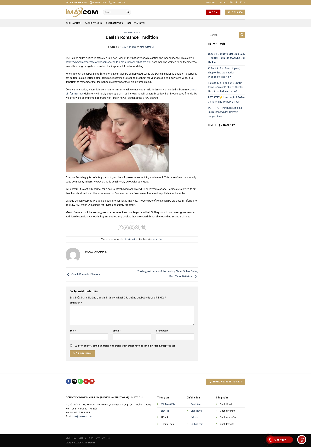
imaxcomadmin (147, 47)
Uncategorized (132, 33)
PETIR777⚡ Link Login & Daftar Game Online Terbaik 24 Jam (226, 99)
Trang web (162, 330)
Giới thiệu (210, 2)
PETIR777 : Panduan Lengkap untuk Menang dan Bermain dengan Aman (225, 112)
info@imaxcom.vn (82, 416)
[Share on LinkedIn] (143, 227)
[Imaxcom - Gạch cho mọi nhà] (82, 12)
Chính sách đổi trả (237, 2)
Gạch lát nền (73, 23)
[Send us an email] (74, 381)
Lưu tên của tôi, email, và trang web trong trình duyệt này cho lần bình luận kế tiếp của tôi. (125, 345)
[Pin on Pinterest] (137, 227)
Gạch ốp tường (93, 23)
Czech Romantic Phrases (85, 274)
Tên (73, 330)
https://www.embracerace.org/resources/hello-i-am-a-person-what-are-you (108, 62)
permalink (157, 239)
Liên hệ (222, 2)
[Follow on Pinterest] (86, 381)
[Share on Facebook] (120, 227)
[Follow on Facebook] (68, 381)
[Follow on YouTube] (92, 381)
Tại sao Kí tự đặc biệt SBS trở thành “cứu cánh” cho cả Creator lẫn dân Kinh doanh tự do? (225, 87)
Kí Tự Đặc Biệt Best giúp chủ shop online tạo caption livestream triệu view (224, 72)
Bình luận (76, 302)
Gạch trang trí (136, 23)
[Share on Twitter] (126, 227)
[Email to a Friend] (132, 227)
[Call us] (80, 381)
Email (117, 330)
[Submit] (128, 12)
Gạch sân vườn (114, 23)
